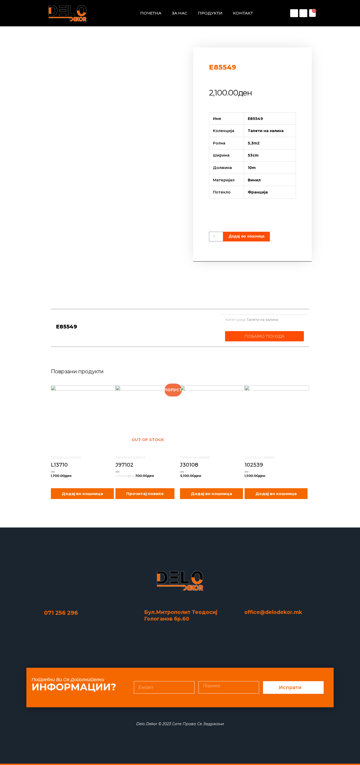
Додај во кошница (246, 237)
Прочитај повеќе (145, 493)
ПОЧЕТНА (150, 13)
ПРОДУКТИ (210, 13)
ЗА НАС (179, 13)
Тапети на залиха (262, 319)
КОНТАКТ (243, 13)
